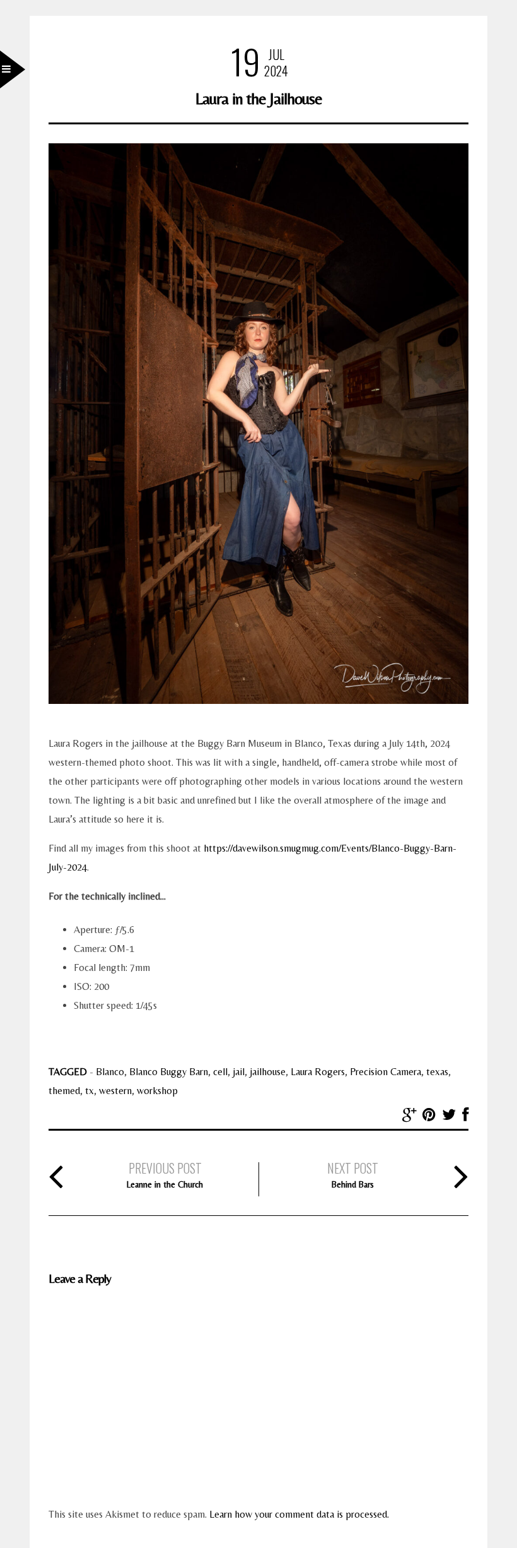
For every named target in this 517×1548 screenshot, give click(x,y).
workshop (157, 1091)
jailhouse (268, 1072)
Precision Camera (385, 1072)
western (115, 1091)
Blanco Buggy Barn (168, 1072)
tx (89, 1091)
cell (220, 1072)
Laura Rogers (318, 1072)
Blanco (110, 1072)
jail (239, 1072)
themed (64, 1091)
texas (437, 1072)
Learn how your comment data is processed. (299, 1514)
